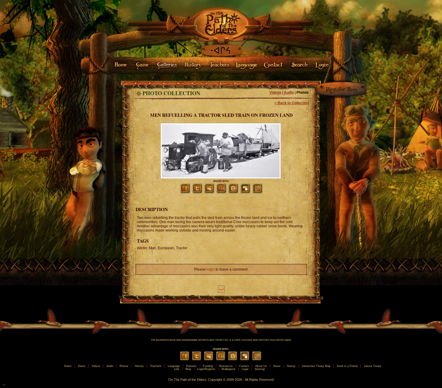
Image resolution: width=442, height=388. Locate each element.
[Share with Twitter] (197, 192)
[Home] (221, 41)
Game (81, 366)
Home (68, 366)
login (211, 269)
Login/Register (206, 369)
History (139, 366)
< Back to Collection (292, 103)
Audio (289, 92)
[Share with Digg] (221, 192)
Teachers (155, 366)
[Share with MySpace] (209, 192)
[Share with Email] (257, 192)
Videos (275, 92)
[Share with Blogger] (233, 192)
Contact (244, 366)
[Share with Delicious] (245, 192)
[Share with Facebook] (185, 192)
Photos (302, 92)
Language (174, 366)
